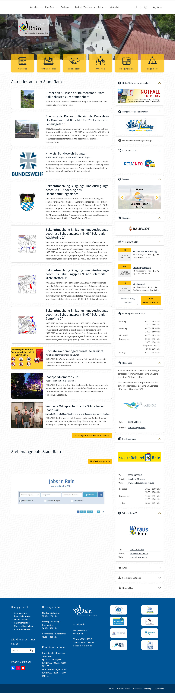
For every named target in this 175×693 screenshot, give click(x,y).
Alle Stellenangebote (100, 461)
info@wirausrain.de (139, 553)
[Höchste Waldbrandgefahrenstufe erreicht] (27, 358)
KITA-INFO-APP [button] (129, 150)
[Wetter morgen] (139, 197)
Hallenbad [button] (127, 362)
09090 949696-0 (135, 475)
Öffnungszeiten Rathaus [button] (133, 313)
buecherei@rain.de (136, 479)
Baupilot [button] (126, 217)
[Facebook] (13, 668)
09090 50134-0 (134, 422)
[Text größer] (140, 7)
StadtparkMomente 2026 (62, 377)
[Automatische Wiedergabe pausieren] (170, 18)
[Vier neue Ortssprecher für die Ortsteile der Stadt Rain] (27, 415)
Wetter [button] (125, 179)
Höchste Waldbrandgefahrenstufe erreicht (74, 351)
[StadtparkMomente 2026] (27, 386)
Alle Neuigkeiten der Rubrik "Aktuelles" (91, 435)
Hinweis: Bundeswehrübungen (66, 153)
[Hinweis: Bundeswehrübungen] (27, 163)
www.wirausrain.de (138, 557)
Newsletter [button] (127, 588)
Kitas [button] (124, 567)
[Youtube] (23, 668)
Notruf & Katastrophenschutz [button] (136, 83)
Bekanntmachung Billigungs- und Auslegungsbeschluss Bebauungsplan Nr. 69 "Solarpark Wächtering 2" (77, 233)
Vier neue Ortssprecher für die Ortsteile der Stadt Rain (75, 408)
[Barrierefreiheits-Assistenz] (146, 7)
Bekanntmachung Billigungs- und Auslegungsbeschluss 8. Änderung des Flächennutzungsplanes (77, 190)
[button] (157, 7)
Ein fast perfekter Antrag (145, 251)
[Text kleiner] (133, 7)
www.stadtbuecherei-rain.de (141, 482)
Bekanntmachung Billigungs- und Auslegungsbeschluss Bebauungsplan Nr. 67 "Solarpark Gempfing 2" (77, 314)
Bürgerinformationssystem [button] (135, 111)
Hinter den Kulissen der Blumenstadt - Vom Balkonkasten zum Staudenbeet (75, 95)
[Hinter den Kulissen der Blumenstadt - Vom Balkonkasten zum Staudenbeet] (27, 99)
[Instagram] (18, 668)
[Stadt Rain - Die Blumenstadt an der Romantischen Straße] (37, 27)
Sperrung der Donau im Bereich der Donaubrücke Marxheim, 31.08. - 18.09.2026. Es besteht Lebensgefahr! (77, 120)
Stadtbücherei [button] (129, 438)
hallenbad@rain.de (136, 427)
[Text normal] (136, 7)
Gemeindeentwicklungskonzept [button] (137, 140)
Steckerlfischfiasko (142, 267)
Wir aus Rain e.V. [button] (129, 513)
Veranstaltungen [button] (130, 241)
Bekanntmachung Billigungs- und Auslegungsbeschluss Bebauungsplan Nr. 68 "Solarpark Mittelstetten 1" (77, 274)
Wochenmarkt (139, 284)
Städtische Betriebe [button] (131, 577)
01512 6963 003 (137, 549)
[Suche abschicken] (31, 650)
